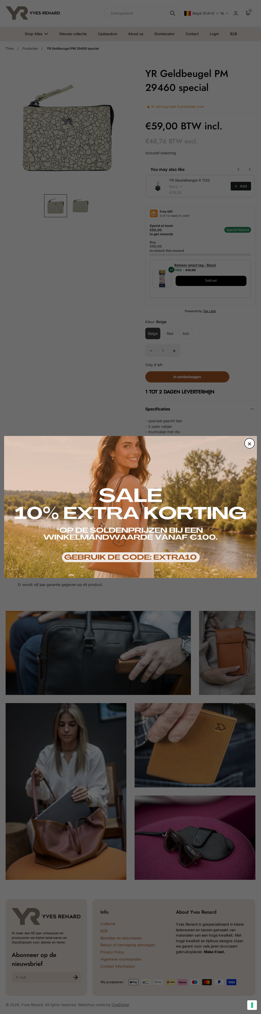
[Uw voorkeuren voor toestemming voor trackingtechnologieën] (252, 1005)
